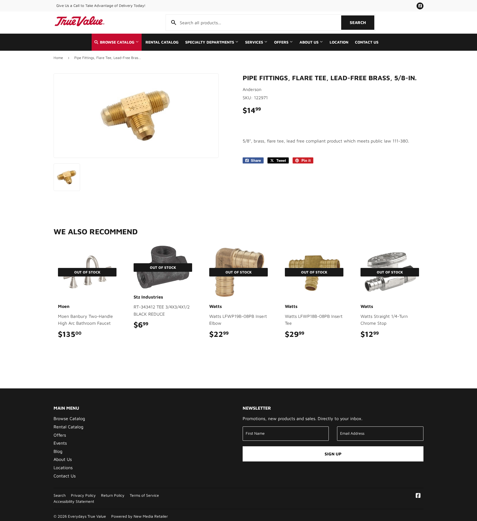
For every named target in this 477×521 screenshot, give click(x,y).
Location (339, 42)
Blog (58, 451)
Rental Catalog (162, 42)
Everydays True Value (87, 516)
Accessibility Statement (74, 501)
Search (362, 22)
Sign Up (333, 454)
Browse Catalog (117, 42)
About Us (310, 42)
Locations (63, 467)
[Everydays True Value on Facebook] (418, 495)
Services (254, 42)
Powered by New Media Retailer (139, 516)
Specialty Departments (210, 42)
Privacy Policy (83, 495)
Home (58, 57)
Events (60, 443)
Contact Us (366, 42)
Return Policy (112, 495)
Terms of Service (144, 495)
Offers (282, 42)
